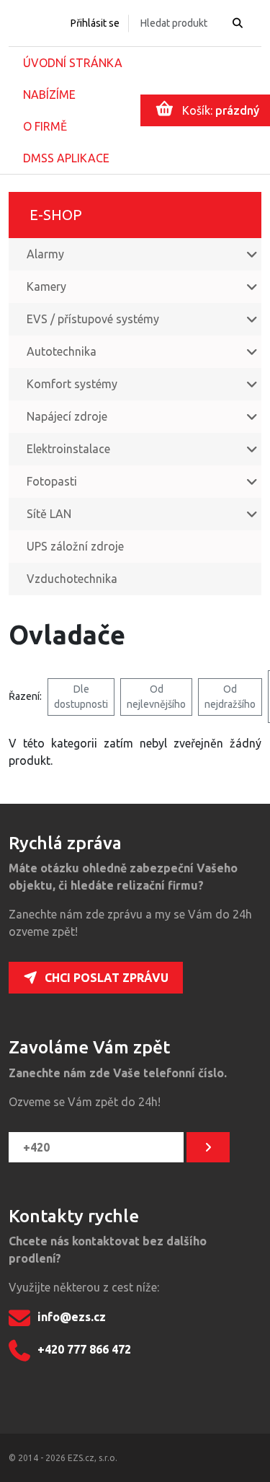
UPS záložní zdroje (75, 546)
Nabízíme (49, 94)
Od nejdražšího (230, 696)
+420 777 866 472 (84, 1349)
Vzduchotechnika (72, 578)
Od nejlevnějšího (156, 696)
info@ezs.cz (71, 1317)
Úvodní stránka (72, 62)
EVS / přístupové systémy (93, 318)
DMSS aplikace (66, 158)
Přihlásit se (95, 23)
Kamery (46, 286)
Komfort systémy (72, 383)
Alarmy (45, 253)
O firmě (45, 126)
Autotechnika (61, 351)
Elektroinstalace (68, 448)
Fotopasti (52, 481)
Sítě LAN (49, 513)
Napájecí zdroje (67, 416)
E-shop (56, 214)
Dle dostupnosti (81, 696)
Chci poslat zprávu (106, 977)
